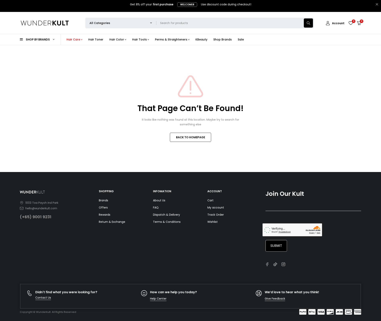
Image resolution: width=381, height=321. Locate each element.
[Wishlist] (350, 23)
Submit (276, 246)
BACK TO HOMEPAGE (190, 137)
